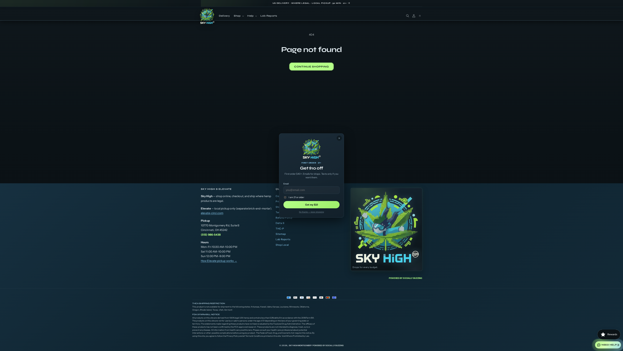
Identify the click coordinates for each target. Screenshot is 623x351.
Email (286, 183)
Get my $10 (311, 204)
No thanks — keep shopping (311, 212)
